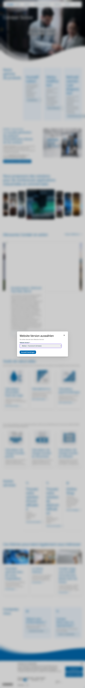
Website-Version (25, 342)
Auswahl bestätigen (28, 352)
